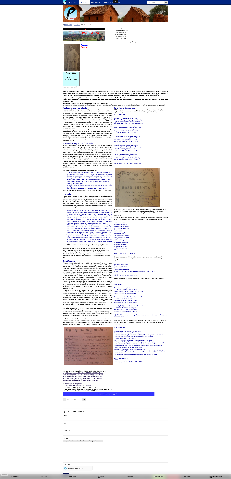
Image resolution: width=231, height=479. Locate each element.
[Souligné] (69, 441)
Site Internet (66, 431)
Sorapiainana (72, 2)
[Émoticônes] (95, 441)
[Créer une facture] (130, 476)
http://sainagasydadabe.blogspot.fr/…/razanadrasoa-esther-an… (80, 380)
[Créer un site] (15, 476)
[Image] (89, 441)
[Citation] (77, 441)
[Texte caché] (86, 441)
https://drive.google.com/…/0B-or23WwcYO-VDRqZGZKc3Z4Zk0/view (83, 373)
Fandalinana (83, 2)
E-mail (64, 423)
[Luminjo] (187, 476)
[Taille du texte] (72, 441)
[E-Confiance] (158, 476)
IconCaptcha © (89, 469)
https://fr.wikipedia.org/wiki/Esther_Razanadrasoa (78, 385)
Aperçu (100, 441)
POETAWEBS (68, 25)
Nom (65, 415)
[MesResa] (72, 476)
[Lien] (83, 441)
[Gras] (64, 441)
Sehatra (118, 2)
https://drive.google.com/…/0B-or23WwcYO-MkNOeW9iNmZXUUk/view (83, 378)
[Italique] (66, 441)
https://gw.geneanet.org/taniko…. (74, 383)
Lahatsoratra (107, 2)
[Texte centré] (80, 441)
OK (166, 2)
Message (66, 438)
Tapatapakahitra (95, 2)
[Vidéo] (92, 441)
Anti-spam (67, 464)
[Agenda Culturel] (215, 476)
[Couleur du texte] (75, 441)
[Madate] (44, 476)
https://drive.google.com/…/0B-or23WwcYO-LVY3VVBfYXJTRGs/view (82, 376)
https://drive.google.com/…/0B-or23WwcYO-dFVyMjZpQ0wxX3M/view (83, 374)
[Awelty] (101, 476)
